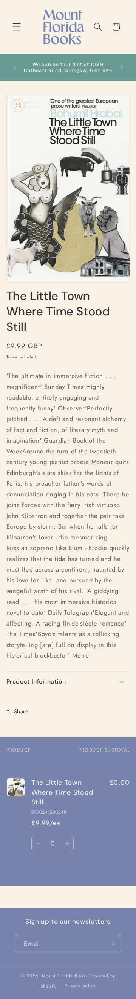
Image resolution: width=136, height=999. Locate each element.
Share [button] (21, 711)
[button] (17, 27)
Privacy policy (80, 985)
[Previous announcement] (14, 67)
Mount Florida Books (65, 976)
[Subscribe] (111, 944)
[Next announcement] (121, 67)
